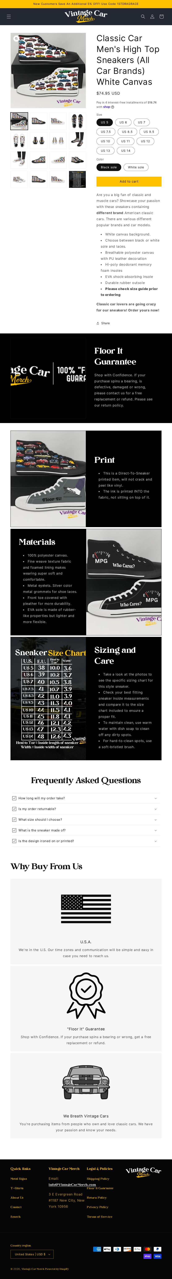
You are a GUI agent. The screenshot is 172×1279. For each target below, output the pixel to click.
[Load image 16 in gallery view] (77, 179)
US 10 (105, 141)
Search (15, 1217)
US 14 (125, 150)
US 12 (145, 141)
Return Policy (97, 1197)
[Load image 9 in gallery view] (19, 160)
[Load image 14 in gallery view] (38, 179)
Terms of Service (99, 1217)
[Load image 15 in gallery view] (58, 179)
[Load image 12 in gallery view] (77, 160)
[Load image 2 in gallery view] (38, 121)
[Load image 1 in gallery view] (19, 121)
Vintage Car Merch (33, 1269)
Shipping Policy (98, 1179)
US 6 (123, 122)
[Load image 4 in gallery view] (77, 121)
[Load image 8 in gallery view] (77, 140)
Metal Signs (18, 1179)
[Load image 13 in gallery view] (19, 179)
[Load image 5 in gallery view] (19, 140)
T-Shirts (16, 1188)
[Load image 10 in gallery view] (38, 160)
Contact (15, 1207)
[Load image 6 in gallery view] (38, 140)
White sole (136, 167)
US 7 (141, 122)
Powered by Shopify (57, 1269)
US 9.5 (149, 131)
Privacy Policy (97, 1207)
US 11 (125, 141)
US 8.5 (127, 131)
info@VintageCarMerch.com (72, 1185)
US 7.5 (106, 131)
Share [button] (105, 323)
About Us (16, 1197)
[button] (8, 16)
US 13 (105, 150)
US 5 (104, 122)
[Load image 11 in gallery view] (58, 160)
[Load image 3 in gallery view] (58, 121)
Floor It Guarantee (100, 1188)
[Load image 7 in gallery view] (58, 140)
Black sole (109, 167)
